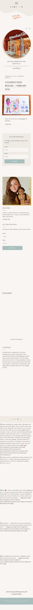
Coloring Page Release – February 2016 (15, 86)
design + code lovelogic (18, 601)
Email (5, 146)
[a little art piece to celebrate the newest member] (16, 472)
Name (6, 153)
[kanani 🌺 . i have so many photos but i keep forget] (16, 505)
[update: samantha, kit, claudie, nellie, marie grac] (16, 439)
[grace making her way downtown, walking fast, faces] (16, 571)
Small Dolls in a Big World (20, 600)
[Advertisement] (16, 270)
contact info (6, 219)
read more (8, 124)
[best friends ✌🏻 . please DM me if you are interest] (16, 538)
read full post (16, 68)
